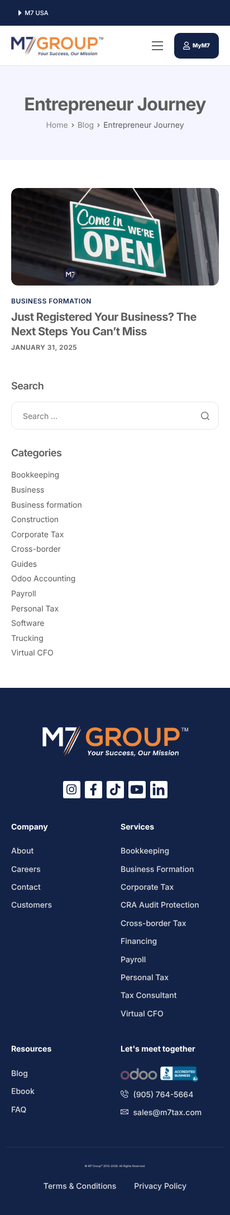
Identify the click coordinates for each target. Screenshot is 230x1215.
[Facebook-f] (93, 789)
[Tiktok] (115, 789)
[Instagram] (71, 789)
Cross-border (36, 549)
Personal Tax (35, 609)
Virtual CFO (32, 653)
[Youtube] (137, 789)
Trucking (27, 638)
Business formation (51, 301)
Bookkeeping (35, 475)
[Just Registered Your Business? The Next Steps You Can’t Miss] (115, 236)
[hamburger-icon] (157, 45)
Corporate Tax (37, 534)
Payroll (23, 594)
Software (27, 623)
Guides (24, 564)
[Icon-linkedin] (158, 789)
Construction (35, 519)
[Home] (57, 45)
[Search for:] (115, 416)
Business (27, 490)
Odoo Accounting (43, 579)
